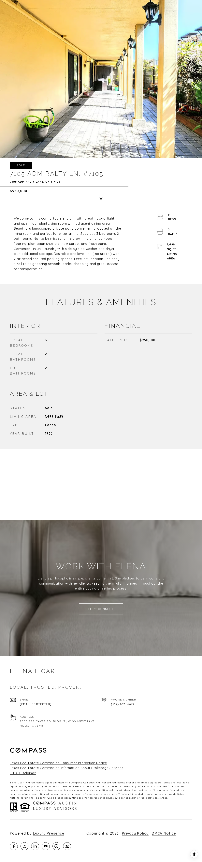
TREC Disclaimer (23, 773)
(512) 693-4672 (123, 704)
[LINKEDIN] (35, 846)
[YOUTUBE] (46, 846)
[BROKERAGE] (56, 846)
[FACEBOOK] (14, 846)
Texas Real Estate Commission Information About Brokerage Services (66, 768)
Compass (89, 782)
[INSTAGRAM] (24, 846)
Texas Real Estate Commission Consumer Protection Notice (58, 763)
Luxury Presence (48, 833)
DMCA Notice (164, 833)
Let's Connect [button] (101, 609)
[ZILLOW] (67, 846)
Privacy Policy (135, 833)
